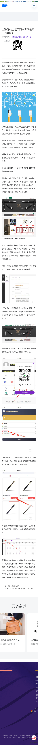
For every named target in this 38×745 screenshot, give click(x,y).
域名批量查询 (16, 737)
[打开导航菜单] (34, 5)
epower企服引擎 (31, 735)
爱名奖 (24, 737)
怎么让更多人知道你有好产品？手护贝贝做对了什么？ (23, 588)
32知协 (16, 735)
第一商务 (22, 735)
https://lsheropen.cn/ (21, 36)
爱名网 (10, 735)
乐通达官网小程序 (13, 586)
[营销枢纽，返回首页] (5, 6)
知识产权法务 (7, 737)
